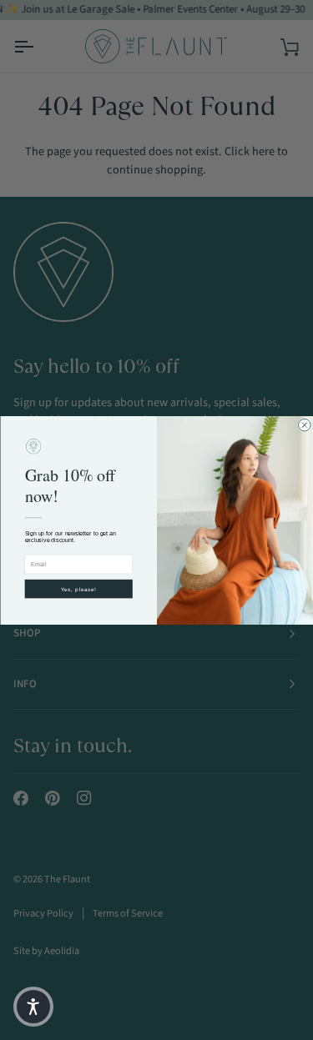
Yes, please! (78, 588)
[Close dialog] (304, 425)
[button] (33, 1007)
